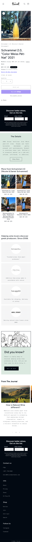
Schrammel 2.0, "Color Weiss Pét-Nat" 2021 (8, 191)
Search (5, 517)
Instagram (6, 528)
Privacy (5, 488)
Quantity (3, 78)
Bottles (5, 506)
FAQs (4, 467)
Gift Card (6, 513)
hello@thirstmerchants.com (11, 474)
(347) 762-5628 (8, 471)
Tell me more (11, 368)
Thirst (18, 541)
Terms (4, 492)
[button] (3, 4)
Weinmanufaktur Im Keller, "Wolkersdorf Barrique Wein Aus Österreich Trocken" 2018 (8, 216)
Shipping (3, 69)
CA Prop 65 (6, 496)
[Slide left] (12, 432)
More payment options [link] (16, 95)
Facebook (5, 531)
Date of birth (18, 116)
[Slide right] (19, 432)
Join (4, 510)
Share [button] (4, 100)
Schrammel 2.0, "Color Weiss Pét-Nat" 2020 (23, 191)
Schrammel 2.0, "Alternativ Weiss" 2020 (24, 214)
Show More (16, 159)
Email (6, 116)
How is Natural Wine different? (15, 406)
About (4, 485)
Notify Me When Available (9, 72)
